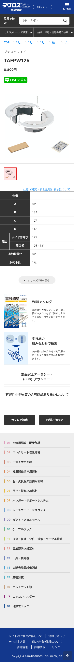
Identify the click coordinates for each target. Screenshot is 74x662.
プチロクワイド (67, 42)
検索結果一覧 (55, 42)
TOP (7, 42)
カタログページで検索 (16, 32)
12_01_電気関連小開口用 (31, 42)
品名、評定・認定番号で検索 (52, 32)
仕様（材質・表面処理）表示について (46, 189)
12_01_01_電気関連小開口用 (43, 42)
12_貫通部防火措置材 (19, 42)
